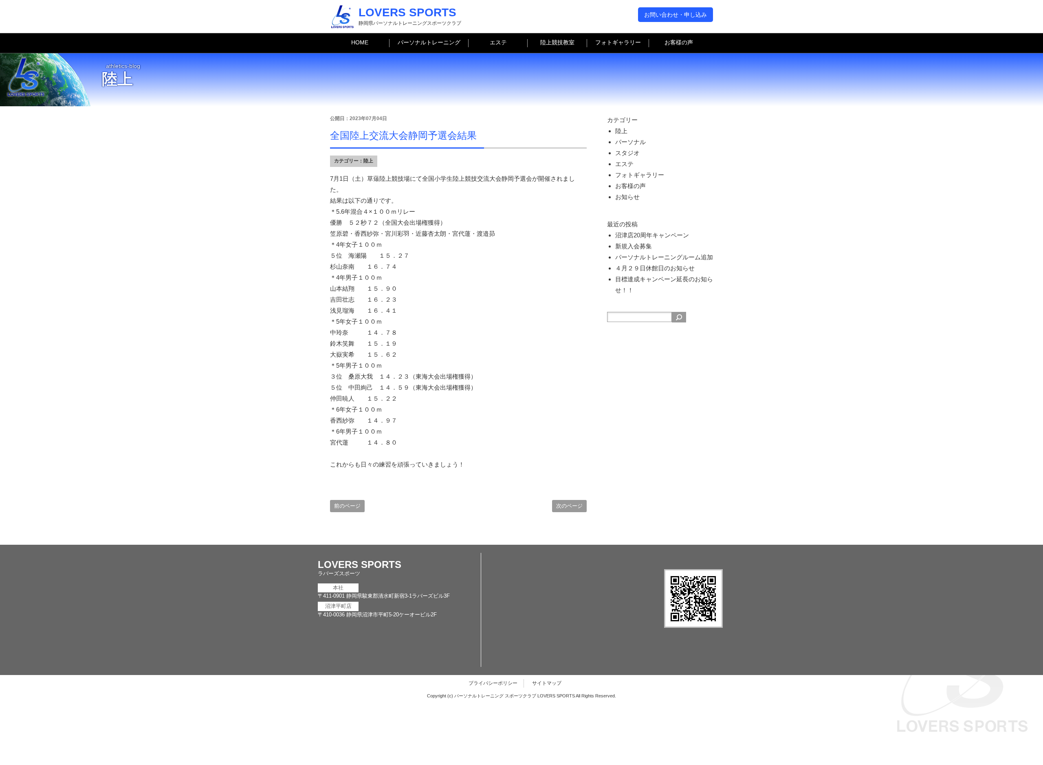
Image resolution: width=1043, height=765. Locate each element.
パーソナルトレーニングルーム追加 (664, 257)
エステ (498, 42)
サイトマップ (546, 683)
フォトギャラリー (618, 42)
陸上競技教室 (557, 42)
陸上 (368, 161)
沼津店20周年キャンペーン (652, 235)
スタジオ (627, 152)
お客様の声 (679, 42)
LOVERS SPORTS (407, 12)
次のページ (569, 506)
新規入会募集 (633, 246)
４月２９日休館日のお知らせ (655, 268)
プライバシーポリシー (493, 683)
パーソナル (630, 141)
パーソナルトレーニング (429, 42)
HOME (359, 42)
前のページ (347, 506)
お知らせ (627, 196)
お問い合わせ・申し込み (675, 14)
